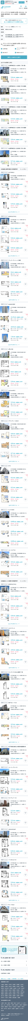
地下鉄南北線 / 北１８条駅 (12, 35)
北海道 (8, 978)
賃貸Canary (3, 978)
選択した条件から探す (14, 57)
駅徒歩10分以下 (20, 52)
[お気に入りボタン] (25, 79)
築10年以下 (5, 52)
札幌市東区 (5, 48)
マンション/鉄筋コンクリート (22, 48)
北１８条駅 (20, 978)
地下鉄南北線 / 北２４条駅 (12, 36)
